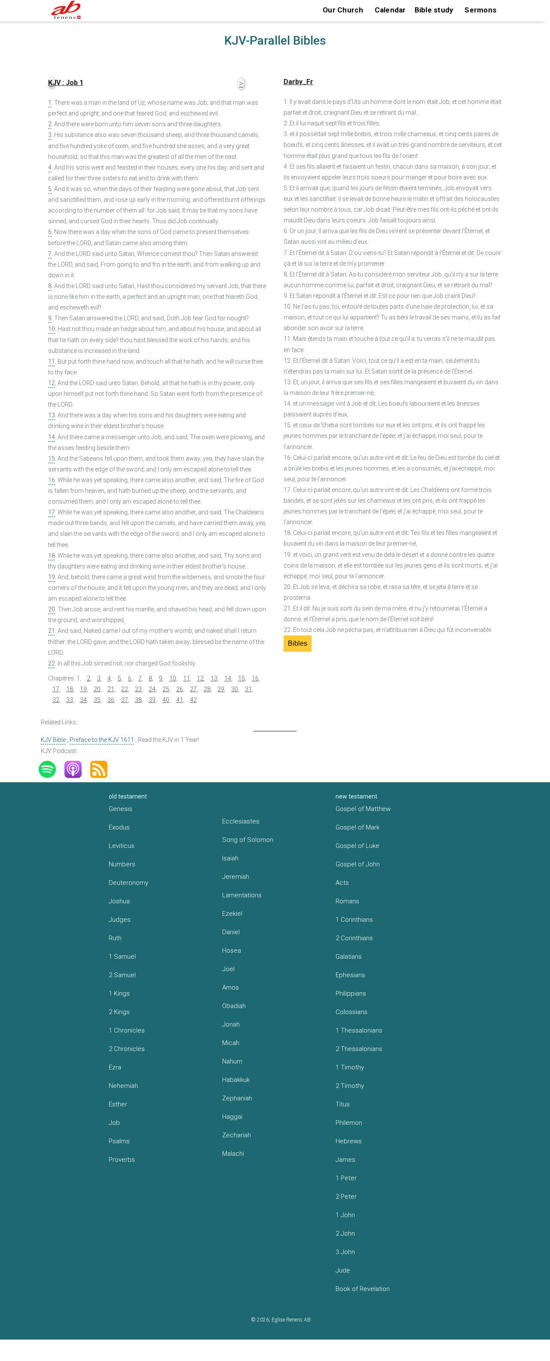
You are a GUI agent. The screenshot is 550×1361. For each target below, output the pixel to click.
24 (152, 689)
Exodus (119, 827)
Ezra (115, 1067)
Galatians (349, 956)
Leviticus (121, 846)
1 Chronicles (127, 1030)
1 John (345, 1215)
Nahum (232, 1061)
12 (51, 383)
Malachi (233, 1153)
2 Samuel (122, 975)
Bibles (297, 643)
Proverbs (122, 1160)
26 (179, 689)
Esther (118, 1104)
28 (207, 689)
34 (83, 699)
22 (51, 663)
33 (69, 699)
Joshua (119, 901)
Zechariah (236, 1135)
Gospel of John (358, 864)
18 (51, 555)
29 (220, 689)
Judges (120, 920)
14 (51, 437)
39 (152, 699)
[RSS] (103, 769)
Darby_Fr (298, 82)
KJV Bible (53, 739)
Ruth (115, 938)
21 (51, 630)
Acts (342, 883)
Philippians (351, 993)
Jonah (231, 1024)
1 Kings (119, 993)
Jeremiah (235, 877)
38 (138, 699)
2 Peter (346, 1196)
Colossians (351, 1012)
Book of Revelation (363, 1289)
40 (165, 699)
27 (193, 689)
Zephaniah (237, 1098)
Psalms (119, 1141)
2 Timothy (350, 1086)
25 (165, 689)
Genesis (120, 809)
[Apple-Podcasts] (77, 769)
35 (97, 699)
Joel (228, 969)
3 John (345, 1252)
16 (51, 480)
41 (179, 699)
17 (51, 512)
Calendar (390, 10)
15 (51, 458)
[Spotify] (51, 769)
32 (55, 699)
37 (124, 699)
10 (51, 328)
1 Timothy (350, 1067)
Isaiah (230, 858)
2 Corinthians (354, 938)
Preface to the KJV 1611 (102, 739)
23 (138, 689)
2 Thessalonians (359, 1049)
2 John (345, 1233)
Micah (230, 1043)
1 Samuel (122, 956)
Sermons (480, 10)
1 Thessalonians (359, 1030)
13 (51, 415)
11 (51, 361)
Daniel (231, 932)
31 (248, 689)
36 (110, 699)
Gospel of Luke (357, 846)
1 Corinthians (354, 920)
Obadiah (234, 1006)
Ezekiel (232, 913)
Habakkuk (236, 1080)
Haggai (232, 1117)
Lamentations (242, 895)
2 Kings (119, 1012)
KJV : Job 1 (65, 83)
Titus (343, 1104)
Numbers (122, 864)
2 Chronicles (127, 1049)
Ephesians (350, 975)
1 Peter (346, 1178)
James (345, 1160)
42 (193, 699)
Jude (343, 1270)
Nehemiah (123, 1086)
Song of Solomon (247, 840)
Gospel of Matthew (363, 809)
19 (51, 577)
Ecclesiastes (241, 821)
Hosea (231, 950)
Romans (347, 901)
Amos (230, 987)
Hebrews (349, 1141)
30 (234, 689)
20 (51, 609)
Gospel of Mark (357, 827)
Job (114, 1123)
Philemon (349, 1123)
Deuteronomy (128, 883)
